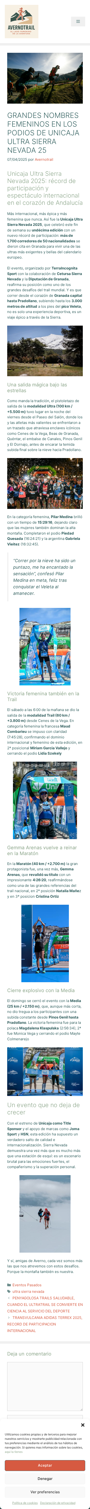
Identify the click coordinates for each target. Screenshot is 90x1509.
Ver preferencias (45, 1492)
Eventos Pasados (27, 1285)
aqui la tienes (14, 1452)
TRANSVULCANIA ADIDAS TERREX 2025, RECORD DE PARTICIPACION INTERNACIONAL (44, 1324)
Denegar (45, 1478)
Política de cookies (25, 1503)
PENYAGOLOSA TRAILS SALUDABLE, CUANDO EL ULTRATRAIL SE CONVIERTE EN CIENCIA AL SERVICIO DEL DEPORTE (45, 1304)
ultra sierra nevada (28, 1291)
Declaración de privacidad (57, 1503)
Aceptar (45, 1465)
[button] (82, 1425)
